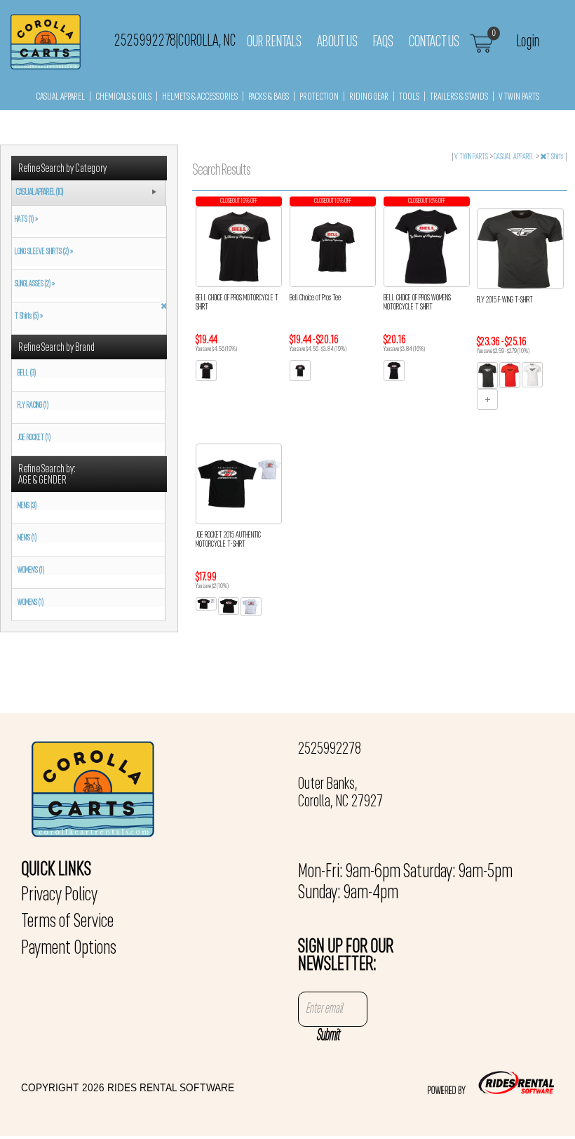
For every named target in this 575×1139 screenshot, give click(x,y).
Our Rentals (274, 42)
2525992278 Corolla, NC (175, 41)
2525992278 (329, 749)
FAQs (383, 42)
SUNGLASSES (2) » (33, 284)
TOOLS (409, 97)
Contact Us (434, 42)
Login (528, 41)
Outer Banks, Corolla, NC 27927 (340, 793)
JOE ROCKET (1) (34, 438)
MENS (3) (27, 506)
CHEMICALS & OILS (123, 97)
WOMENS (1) (30, 603)
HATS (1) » (25, 219)
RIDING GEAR (368, 97)
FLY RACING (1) (33, 405)
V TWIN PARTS (519, 97)
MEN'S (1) (27, 538)
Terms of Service (67, 922)
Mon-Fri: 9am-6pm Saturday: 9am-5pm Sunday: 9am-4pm (405, 882)
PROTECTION (319, 97)
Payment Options (68, 949)
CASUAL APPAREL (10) (39, 192)
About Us (337, 42)
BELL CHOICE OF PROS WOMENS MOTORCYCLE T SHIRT (417, 303)
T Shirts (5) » (27, 316)
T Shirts (555, 157)
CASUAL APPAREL (60, 97)
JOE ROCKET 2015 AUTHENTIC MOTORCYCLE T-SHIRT (228, 540)
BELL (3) (27, 373)
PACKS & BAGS (268, 97)
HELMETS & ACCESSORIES (200, 97)
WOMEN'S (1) (31, 570)
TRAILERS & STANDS (459, 97)
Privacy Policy (59, 895)
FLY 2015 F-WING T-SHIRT (505, 300)
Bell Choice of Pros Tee (315, 298)
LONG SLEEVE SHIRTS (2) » (42, 252)
